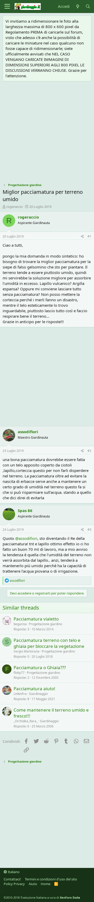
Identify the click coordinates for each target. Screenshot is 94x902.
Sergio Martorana (26, 651)
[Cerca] (88, 6)
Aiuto (33, 883)
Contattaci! (12, 879)
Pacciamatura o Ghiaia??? (40, 667)
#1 (89, 236)
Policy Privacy (14, 883)
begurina (20, 624)
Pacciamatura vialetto (36, 619)
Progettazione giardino (45, 624)
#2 (89, 451)
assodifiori (28, 431)
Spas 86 (25, 510)
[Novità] (77, 6)
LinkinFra (20, 694)
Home (45, 883)
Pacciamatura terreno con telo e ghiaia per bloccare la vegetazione (49, 643)
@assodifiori (26, 538)
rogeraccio (14, 206)
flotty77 (19, 672)
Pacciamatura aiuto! (34, 689)
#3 (89, 529)
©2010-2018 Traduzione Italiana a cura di (42, 897)
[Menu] (7, 6)
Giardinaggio (38, 694)
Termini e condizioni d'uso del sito (51, 879)
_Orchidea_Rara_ (26, 721)
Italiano (13, 871)
